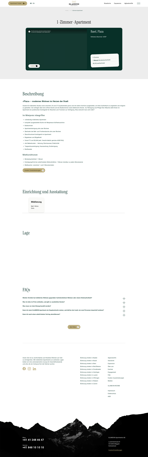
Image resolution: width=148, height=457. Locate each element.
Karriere (110, 369)
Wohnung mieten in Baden (88, 358)
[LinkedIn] (34, 368)
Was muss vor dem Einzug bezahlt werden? (37, 306)
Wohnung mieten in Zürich (88, 384)
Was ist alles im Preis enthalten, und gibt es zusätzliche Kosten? (44, 302)
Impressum (111, 391)
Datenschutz (112, 393)
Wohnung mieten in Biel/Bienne (90, 366)
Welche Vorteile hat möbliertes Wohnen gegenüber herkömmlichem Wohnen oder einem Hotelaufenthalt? (57, 298)
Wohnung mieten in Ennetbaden (90, 369)
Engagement (112, 372)
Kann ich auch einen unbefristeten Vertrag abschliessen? (41, 314)
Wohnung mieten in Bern (88, 363)
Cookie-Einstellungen (115, 450)
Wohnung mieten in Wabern (89, 381)
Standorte (107, 3)
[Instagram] (29, 368)
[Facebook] (24, 368)
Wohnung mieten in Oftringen (89, 378)
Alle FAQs (73, 327)
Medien (110, 381)
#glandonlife (128, 3)
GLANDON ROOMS (114, 386)
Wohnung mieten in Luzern (89, 375)
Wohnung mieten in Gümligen (89, 372)
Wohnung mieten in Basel (88, 360)
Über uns (111, 366)
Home (66, 10)
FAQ (109, 375)
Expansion (117, 3)
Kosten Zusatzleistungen (33, 170)
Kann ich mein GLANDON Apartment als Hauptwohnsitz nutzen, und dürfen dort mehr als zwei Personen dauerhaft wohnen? (63, 310)
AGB (109, 396)
